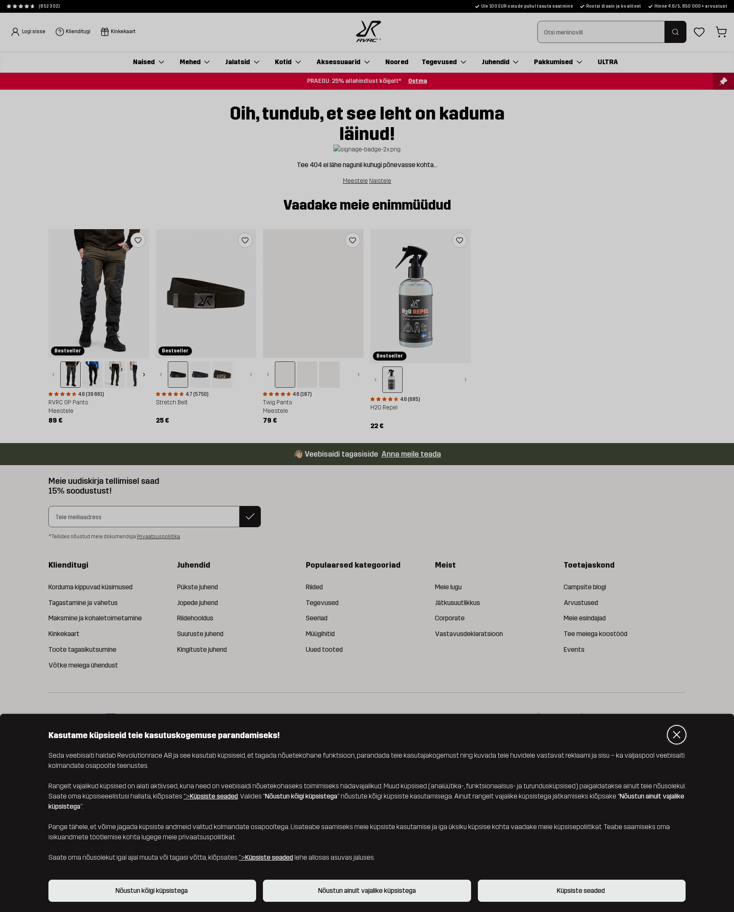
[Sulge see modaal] (677, 735)
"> (211, 796)
